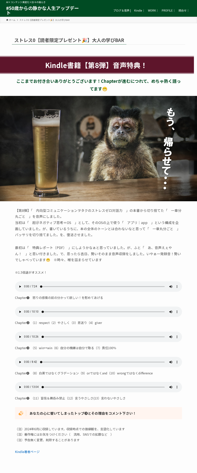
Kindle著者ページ (27, 451)
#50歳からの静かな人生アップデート (42, 10)
